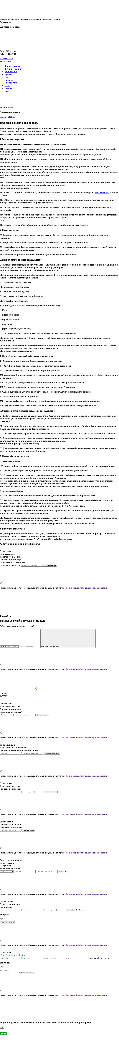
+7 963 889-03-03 (6, 58)
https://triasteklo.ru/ (102, 192)
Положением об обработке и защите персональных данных (86, 587)
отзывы (7, 85)
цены (6, 77)
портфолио (8, 74)
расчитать (8, 88)
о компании (9, 80)
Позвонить (39, 1051)
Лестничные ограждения (13, 68)
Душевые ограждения (12, 66)
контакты (8, 91)
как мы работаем (11, 82)
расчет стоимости (11, 71)
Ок (2, 1027)
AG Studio (11, 116)
